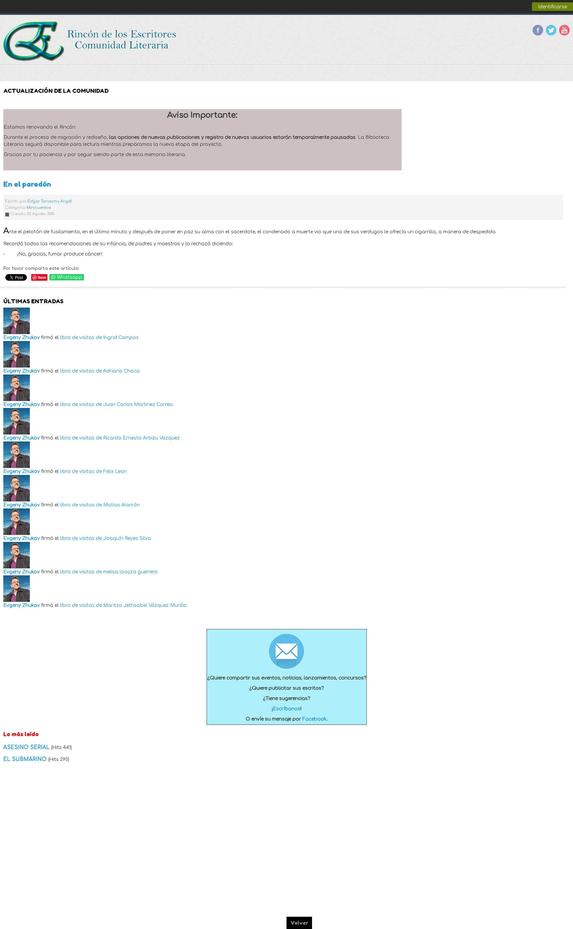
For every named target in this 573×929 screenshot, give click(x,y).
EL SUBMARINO (25, 759)
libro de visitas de (81, 337)
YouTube (564, 30)
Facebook (538, 30)
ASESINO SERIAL (27, 747)
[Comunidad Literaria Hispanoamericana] (90, 41)
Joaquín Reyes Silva (127, 538)
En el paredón (27, 184)
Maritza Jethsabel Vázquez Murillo (145, 605)
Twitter (551, 30)
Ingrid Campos (121, 337)
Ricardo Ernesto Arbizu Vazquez (141, 437)
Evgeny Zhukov (21, 337)
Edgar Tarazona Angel (50, 201)
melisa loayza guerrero (130, 571)
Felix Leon (115, 471)
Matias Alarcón (121, 504)
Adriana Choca (121, 371)
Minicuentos (39, 207)
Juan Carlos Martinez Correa (138, 404)
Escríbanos (286, 708)
